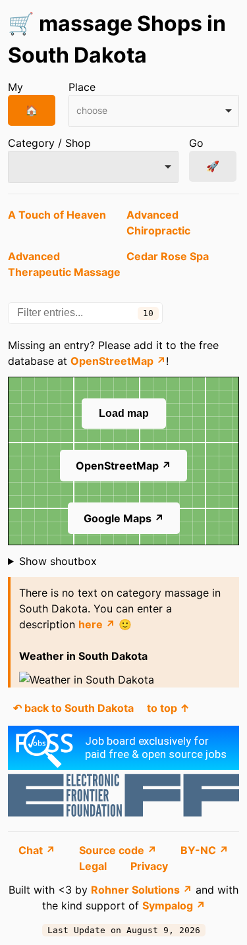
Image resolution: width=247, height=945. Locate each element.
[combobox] (154, 111)
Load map (124, 413)
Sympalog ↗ (174, 905)
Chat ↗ (38, 850)
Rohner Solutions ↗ (141, 889)
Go (196, 142)
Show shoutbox (58, 561)
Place (82, 87)
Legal (94, 866)
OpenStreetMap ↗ (118, 360)
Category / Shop (49, 142)
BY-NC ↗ (204, 850)
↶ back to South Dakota (73, 708)
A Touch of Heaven (57, 214)
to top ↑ (168, 708)
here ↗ (96, 624)
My (15, 87)
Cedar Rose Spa (167, 256)
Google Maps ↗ (124, 518)
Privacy (149, 866)
